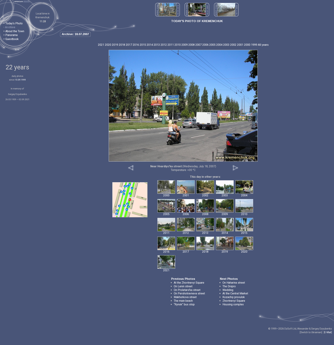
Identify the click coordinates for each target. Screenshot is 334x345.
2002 (233, 44)
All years (263, 44)
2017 (129, 44)
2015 (143, 44)
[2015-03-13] (119, 206)
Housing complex (233, 304)
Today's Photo (14, 23)
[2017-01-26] (128, 206)
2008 (191, 44)
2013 (157, 44)
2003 (226, 44)
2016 (136, 44)
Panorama (11, 35)
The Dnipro (229, 286)
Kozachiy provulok (233, 297)
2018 (122, 44)
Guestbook (12, 39)
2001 (240, 44)
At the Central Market (235, 293)
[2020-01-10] (124, 205)
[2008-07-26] (125, 186)
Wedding (227, 290)
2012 (164, 44)
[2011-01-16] (130, 193)
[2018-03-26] (124, 191)
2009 (184, 44)
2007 (198, 44)
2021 (101, 44)
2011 (171, 44)
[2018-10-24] (127, 204)
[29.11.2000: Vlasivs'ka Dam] (226, 15)
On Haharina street (233, 282)
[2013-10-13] (132, 188)
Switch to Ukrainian (310, 332)
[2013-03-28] (127, 209)
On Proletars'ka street (187, 290)
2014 (150, 44)
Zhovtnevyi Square (233, 300)
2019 (115, 44)
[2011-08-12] (121, 192)
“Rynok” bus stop (184, 304)
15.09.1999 (20, 80)
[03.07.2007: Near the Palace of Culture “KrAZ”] (197, 15)
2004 (219, 44)
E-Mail (327, 332)
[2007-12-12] (129, 184)
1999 (254, 44)
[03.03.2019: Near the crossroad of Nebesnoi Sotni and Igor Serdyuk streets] (167, 15)
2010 (177, 44)
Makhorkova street (185, 297)
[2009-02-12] (127, 186)
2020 (108, 44)
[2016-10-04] (116, 213)
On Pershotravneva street (189, 293)
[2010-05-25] (124, 194)
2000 (247, 44)
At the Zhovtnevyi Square (189, 282)
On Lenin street (183, 286)
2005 (212, 44)
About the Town (14, 31)
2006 (205, 44)
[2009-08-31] (117, 210)
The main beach (183, 300)
